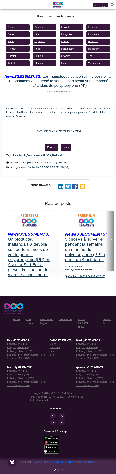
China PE (55, 343)
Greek (11, 34)
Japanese (39, 41)
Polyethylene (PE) (17, 343)
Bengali (38, 27)
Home (16, 319)
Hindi (37, 34)
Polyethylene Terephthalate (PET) (26, 354)
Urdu (64, 63)
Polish (37, 48)
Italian (11, 41)
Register (51, 147)
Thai (90, 56)
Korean (65, 41)
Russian (12, 56)
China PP (55, 347)
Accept (60, 470)
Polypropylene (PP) (18, 347)
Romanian (93, 48)
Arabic (11, 27)
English (65, 27)
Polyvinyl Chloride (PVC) (20, 351)
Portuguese (67, 48)
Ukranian (39, 63)
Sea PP (54, 354)
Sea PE (53, 351)
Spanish (65, 56)
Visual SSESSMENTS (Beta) (85, 323)
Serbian (38, 56)
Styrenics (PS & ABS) (18, 358)
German (92, 27)
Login (66, 147)
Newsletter (65, 319)
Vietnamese (94, 63)
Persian (12, 48)
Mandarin (93, 41)
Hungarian (67, 34)
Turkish (12, 63)
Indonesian (94, 34)
